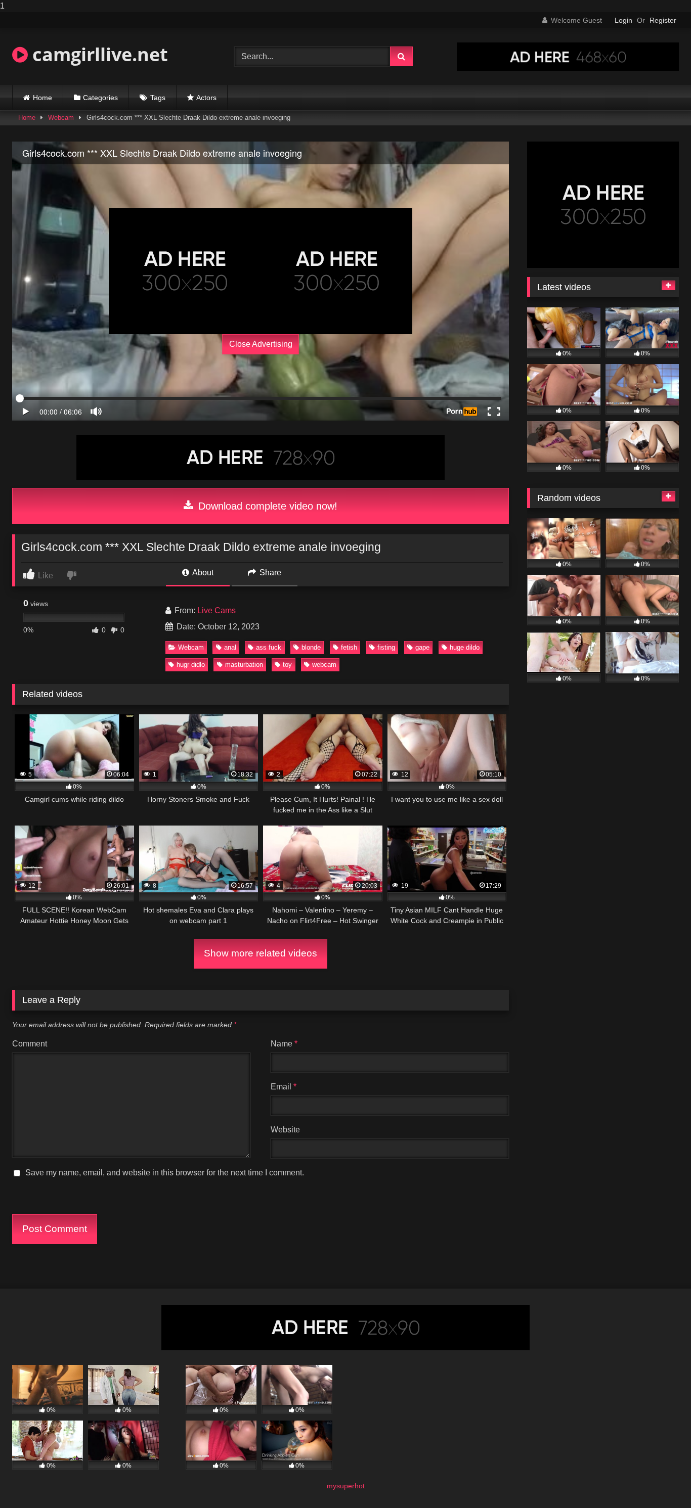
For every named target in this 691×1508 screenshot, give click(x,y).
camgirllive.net (98, 54)
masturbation (244, 664)
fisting (386, 647)
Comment (29, 1043)
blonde (311, 647)
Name (284, 1043)
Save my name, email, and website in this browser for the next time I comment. (164, 1172)
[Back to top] (660, 1480)
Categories (100, 98)
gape (422, 647)
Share (269, 572)
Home (42, 98)
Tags (157, 98)
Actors (206, 98)
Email (283, 1086)
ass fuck (268, 647)
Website (285, 1129)
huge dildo (465, 647)
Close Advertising (260, 344)
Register (663, 20)
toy (287, 664)
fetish (349, 647)
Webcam (61, 117)
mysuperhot (346, 1486)
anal (230, 647)
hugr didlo (191, 664)
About (202, 572)
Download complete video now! (266, 506)
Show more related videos (260, 953)
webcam (324, 664)
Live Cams (216, 610)
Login (623, 20)
